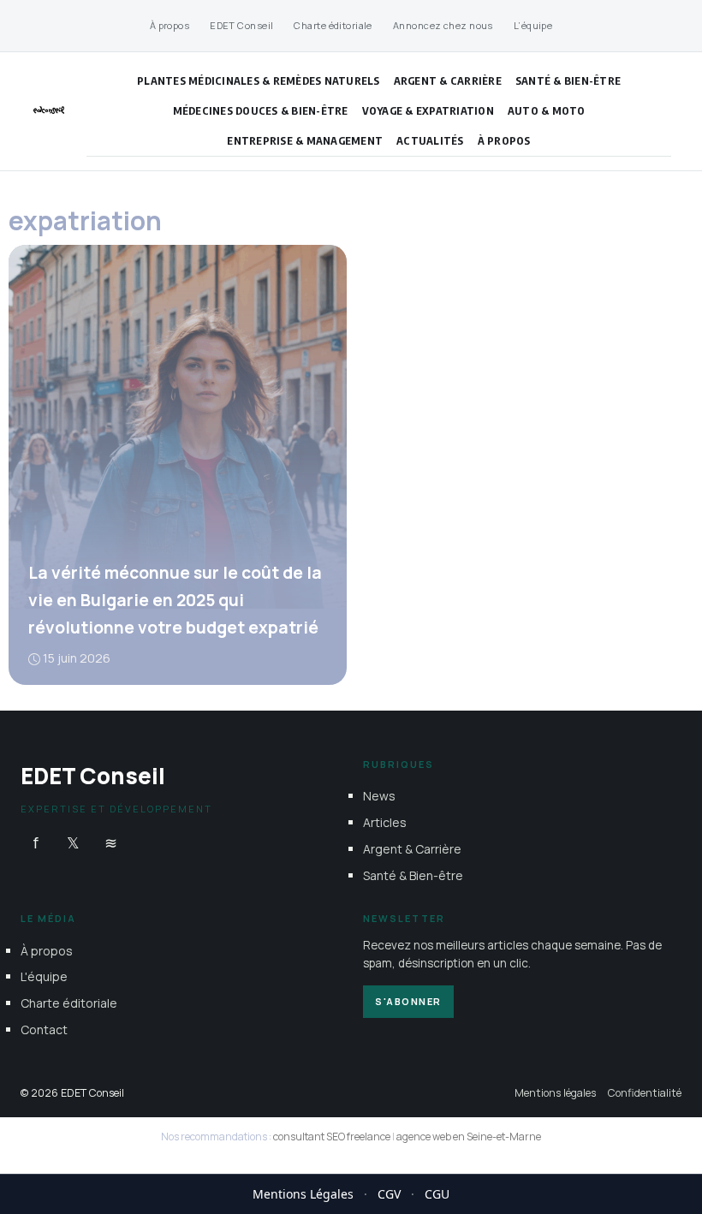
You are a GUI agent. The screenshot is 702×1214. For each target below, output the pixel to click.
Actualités (430, 140)
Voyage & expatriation (428, 110)
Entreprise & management (305, 140)
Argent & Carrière (448, 80)
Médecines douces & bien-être (260, 110)
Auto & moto (547, 110)
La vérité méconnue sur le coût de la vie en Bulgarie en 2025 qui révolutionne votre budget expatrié (175, 600)
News (379, 796)
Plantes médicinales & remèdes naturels (258, 80)
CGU (437, 1194)
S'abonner (408, 1000)
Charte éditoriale (333, 25)
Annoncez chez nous (443, 25)
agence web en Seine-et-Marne (468, 1136)
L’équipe (533, 25)
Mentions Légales (303, 1194)
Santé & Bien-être (568, 80)
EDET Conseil (241, 25)
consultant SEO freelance (331, 1136)
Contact (44, 1029)
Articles (385, 822)
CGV (389, 1194)
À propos (170, 25)
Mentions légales (555, 1092)
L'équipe (44, 976)
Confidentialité (644, 1092)
